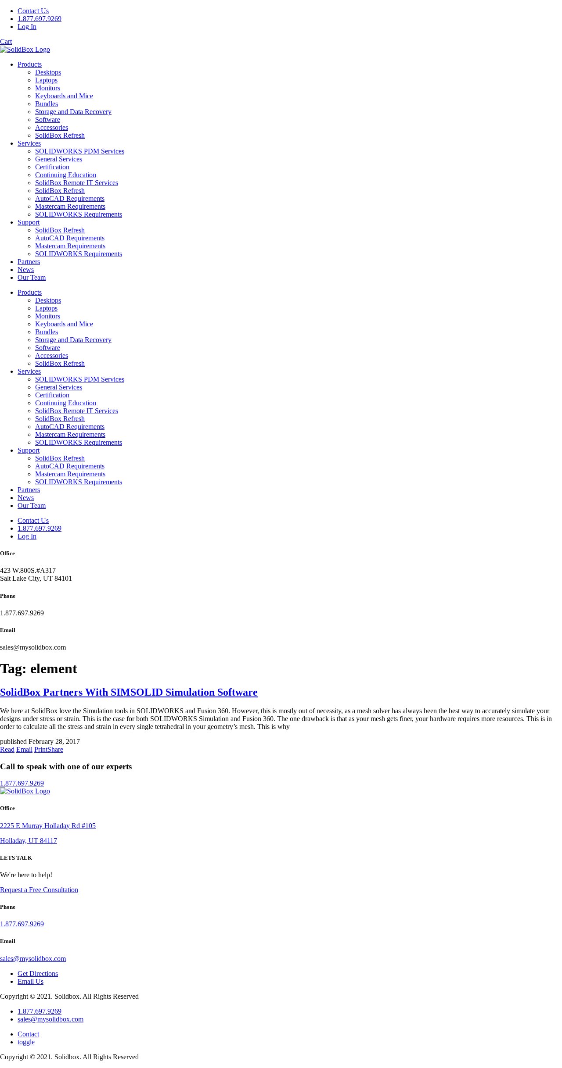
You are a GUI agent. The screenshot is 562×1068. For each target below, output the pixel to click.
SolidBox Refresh (60, 135)
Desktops (48, 72)
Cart (6, 41)
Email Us (30, 981)
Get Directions (38, 973)
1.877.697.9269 (39, 18)
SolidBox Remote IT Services (76, 182)
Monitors (47, 88)
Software (47, 119)
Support (29, 222)
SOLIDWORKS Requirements (78, 214)
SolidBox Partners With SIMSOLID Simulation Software (129, 692)
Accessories (51, 127)
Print (40, 749)
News (26, 269)
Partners (29, 261)
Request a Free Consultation (39, 889)
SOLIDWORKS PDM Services (79, 151)
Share (55, 749)
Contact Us (33, 10)
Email (24, 749)
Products (30, 64)
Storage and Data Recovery (73, 111)
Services (29, 143)
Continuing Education (65, 175)
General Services (58, 159)
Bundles (46, 103)
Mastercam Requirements (70, 206)
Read (7, 749)
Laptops (46, 80)
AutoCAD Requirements (69, 198)
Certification (52, 167)
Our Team (32, 277)
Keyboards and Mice (64, 96)
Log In (27, 26)
